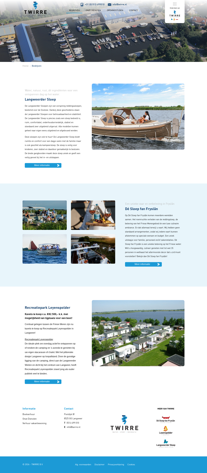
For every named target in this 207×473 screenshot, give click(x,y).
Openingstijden (115, 10)
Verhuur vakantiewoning (34, 423)
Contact (133, 10)
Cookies (131, 464)
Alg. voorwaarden (83, 464)
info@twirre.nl (73, 427)
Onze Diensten (93, 10)
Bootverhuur (29, 414)
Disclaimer (99, 464)
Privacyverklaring (116, 464)
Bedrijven (74, 10)
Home (26, 66)
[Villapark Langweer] (35, 9)
